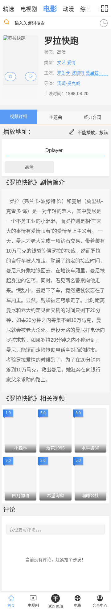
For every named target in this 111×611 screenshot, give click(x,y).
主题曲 (55, 117)
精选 (8, 9)
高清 (29, 166)
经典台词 (92, 117)
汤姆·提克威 (68, 83)
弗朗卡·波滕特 (70, 72)
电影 (50, 9)
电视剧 (28, 9)
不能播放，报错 (93, 132)
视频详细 (18, 116)
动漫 (68, 9)
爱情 (71, 62)
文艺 (61, 62)
